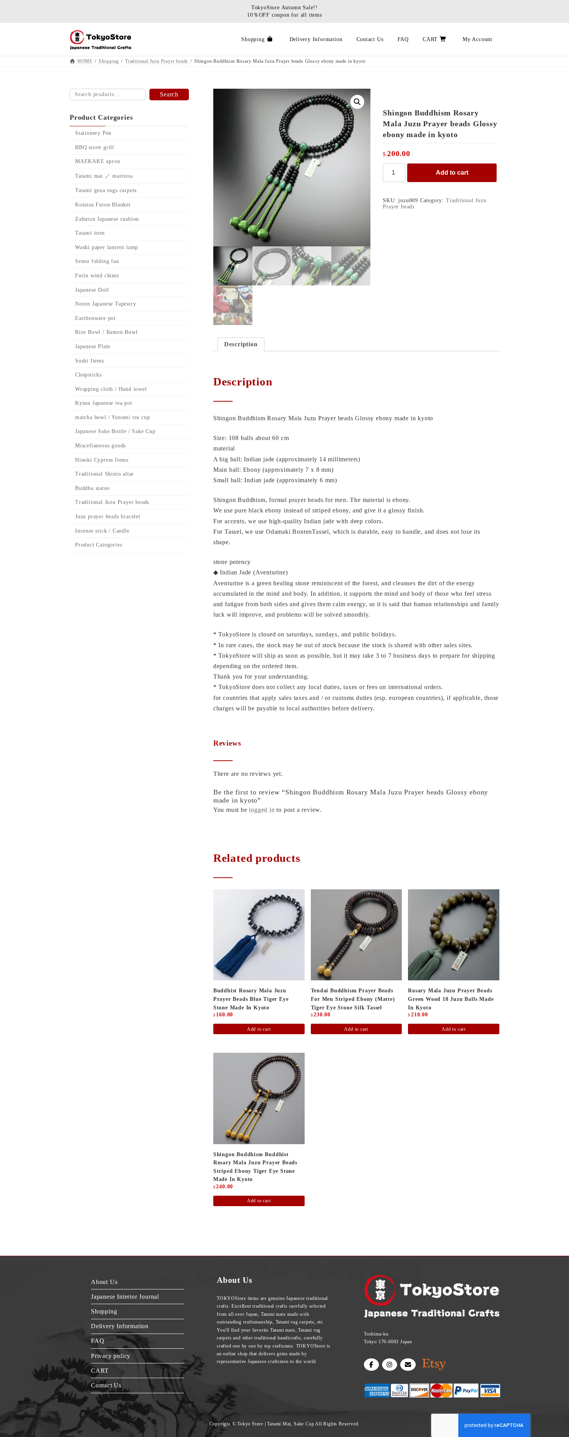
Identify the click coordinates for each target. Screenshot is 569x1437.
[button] (357, 102)
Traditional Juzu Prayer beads (112, 502)
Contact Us (106, 1385)
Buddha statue (92, 488)
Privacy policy (110, 1355)
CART (100, 1370)
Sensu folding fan (97, 262)
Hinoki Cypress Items (102, 460)
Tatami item (90, 233)
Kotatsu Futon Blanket (103, 205)
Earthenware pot (95, 318)
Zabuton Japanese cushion (107, 219)
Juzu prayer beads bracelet (108, 516)
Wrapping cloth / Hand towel (111, 389)
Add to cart (452, 172)
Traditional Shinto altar (104, 474)
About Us (104, 1281)
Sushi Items (89, 361)
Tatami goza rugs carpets (106, 191)
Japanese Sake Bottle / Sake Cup (115, 432)
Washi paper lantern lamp (106, 247)
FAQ (97, 1340)
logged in (261, 809)
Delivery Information (120, 1326)
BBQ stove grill (94, 147)
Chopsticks (88, 375)
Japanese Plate (92, 346)
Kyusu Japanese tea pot (103, 403)
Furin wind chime (97, 275)
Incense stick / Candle (102, 531)
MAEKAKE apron (97, 161)
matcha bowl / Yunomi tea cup (112, 417)
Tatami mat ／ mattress (104, 176)
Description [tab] (241, 344)
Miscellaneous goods (100, 446)
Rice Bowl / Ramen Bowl (106, 332)
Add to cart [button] (259, 1029)
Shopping (104, 1311)
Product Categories (98, 545)
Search (169, 94)
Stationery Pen (93, 133)
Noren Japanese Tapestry (105, 304)
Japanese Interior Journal (125, 1296)
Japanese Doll (92, 290)
